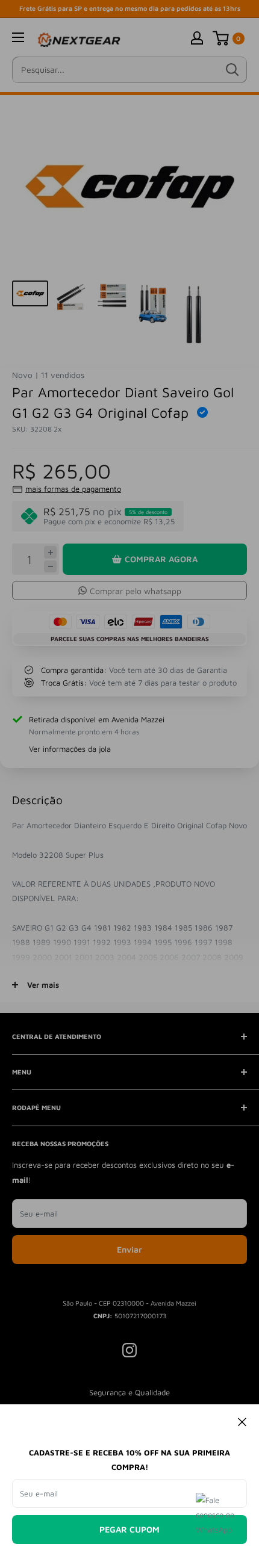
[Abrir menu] (18, 37)
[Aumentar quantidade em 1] (50, 552)
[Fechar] (242, 1421)
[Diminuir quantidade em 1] (50, 566)
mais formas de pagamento (73, 489)
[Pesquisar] (232, 70)
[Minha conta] (197, 37)
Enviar (129, 1249)
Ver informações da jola (70, 749)
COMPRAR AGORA (161, 559)
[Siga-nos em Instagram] (129, 1350)
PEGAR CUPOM (129, 1529)
